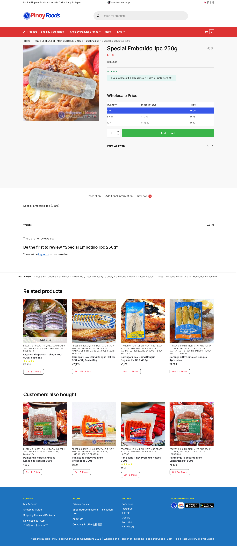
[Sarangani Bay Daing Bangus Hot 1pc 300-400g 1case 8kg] (94, 321)
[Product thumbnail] (116, 161)
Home (27, 41)
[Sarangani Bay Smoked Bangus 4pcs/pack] (192, 321)
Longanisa (29, 454)
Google (126, 517)
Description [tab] (94, 196)
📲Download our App (118, 2)
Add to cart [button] (94, 380)
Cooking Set (92, 41)
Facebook (127, 504)
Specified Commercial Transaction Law (92, 511)
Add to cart (168, 133)
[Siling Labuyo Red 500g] (212, 48)
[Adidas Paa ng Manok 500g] (208, 48)
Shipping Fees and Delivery (39, 515)
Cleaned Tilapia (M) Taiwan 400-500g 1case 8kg (43, 356)
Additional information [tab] (119, 196)
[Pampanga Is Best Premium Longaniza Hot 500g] (192, 424)
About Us (77, 518)
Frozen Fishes (41, 348)
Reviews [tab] (144, 196)
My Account (30, 504)
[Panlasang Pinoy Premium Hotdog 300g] (143, 424)
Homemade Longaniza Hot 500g (132, 155)
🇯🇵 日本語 (209, 2)
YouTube (127, 522)
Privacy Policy (80, 504)
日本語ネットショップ (35, 525)
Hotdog (76, 454)
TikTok (125, 513)
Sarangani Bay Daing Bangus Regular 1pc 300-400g (138, 358)
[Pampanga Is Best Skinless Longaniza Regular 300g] (45, 424)
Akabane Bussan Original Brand (182, 276)
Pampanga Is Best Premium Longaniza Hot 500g (186, 459)
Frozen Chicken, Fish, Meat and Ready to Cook (58, 41)
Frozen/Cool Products (125, 276)
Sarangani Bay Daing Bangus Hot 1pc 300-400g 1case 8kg (93, 358)
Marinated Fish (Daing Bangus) (89, 351)
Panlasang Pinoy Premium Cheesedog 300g (87, 459)
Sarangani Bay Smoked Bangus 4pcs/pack (188, 358)
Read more (45, 380)
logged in (43, 254)
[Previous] (208, 146)
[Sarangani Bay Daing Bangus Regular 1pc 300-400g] (143, 321)
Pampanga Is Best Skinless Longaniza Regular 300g (39, 459)
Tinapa (183, 353)
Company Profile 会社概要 (87, 524)
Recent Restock (146, 276)
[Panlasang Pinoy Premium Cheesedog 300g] (94, 424)
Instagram (127, 508)
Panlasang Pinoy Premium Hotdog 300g (141, 459)
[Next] (212, 146)
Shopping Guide (32, 509)
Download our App (34, 520)
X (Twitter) (128, 526)
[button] (209, 32)
